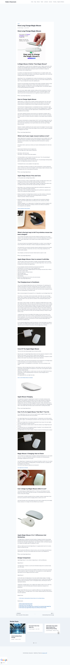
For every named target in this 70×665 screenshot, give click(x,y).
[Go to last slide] (11, 633)
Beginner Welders (60, 1)
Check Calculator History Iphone (24, 208)
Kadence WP (44, 653)
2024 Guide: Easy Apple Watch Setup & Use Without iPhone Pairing (32, 607)
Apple (19, 23)
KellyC (13, 639)
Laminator (46, 1)
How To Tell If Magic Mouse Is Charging (25, 377)
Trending (54, 1)
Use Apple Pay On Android (23, 467)
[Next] (58, 633)
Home (32, 1)
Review (38, 1)
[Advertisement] (35, 11)
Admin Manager (21, 27)
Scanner (50, 1)
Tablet (42, 1)
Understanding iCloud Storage (48, 614)
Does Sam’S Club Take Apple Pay (25, 605)
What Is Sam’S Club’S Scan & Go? (25, 603)
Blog (35, 1)
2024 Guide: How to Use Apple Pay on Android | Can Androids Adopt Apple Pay (35, 606)
